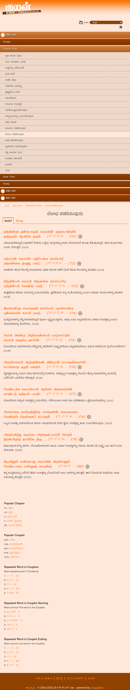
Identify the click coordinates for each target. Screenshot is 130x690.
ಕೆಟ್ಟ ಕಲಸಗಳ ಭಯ (11, 152)
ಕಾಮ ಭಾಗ (10, 198)
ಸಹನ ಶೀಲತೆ (8, 122)
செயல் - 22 (13, 665)
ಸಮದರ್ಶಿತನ (8, 98)
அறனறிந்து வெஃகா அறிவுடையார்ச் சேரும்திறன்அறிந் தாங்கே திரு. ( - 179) (41, 437)
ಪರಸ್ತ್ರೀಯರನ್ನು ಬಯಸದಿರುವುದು (17, 116)
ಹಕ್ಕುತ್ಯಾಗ (30, 687)
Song (19, 221)
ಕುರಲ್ (8, 221)
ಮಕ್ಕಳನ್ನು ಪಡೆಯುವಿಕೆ (12, 68)
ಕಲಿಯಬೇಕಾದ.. (17, 548)
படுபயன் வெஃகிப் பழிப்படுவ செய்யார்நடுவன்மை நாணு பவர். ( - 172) (39, 261)
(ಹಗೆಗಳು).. (15, 556)
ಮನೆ (38, 678)
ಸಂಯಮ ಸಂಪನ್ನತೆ (11, 104)
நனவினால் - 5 (14, 620)
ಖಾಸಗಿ (91, 678)
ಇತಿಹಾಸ (48, 678)
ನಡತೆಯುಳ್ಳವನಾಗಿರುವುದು (14, 110)
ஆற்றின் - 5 (13, 611)
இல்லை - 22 (13, 592)
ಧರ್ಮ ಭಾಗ (10, 35)
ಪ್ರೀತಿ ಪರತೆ (8, 74)
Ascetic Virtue (8, 177)
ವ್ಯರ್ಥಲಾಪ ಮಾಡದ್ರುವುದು (14, 146)
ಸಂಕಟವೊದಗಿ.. (17, 543)
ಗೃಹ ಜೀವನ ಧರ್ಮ (11, 56)
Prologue (5, 42)
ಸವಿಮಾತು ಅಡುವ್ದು (11, 86)
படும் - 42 (13, 575)
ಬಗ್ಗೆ (68, 678)
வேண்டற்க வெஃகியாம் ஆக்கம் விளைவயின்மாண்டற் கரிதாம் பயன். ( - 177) (40, 392)
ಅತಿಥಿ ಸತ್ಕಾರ (8, 80)
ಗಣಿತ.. (13, 539)
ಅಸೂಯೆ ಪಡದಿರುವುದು (13, 128)
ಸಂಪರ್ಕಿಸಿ (79, 678)
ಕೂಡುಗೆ (6, 164)
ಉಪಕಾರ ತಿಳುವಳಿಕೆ (11, 158)
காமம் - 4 (12, 624)
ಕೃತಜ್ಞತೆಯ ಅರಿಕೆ (10, 92)
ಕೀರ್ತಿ (5, 170)
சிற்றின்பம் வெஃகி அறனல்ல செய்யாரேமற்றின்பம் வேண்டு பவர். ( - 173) (41, 284)
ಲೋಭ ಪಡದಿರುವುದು (12, 134)
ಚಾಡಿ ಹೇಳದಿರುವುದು (12, 140)
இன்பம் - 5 (13, 616)
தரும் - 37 (13, 580)
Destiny (5, 184)
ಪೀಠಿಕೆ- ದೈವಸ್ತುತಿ (14, 520)
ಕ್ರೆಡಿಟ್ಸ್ (59, 678)
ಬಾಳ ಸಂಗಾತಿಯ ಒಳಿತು (13, 62)
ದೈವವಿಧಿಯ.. (15, 552)
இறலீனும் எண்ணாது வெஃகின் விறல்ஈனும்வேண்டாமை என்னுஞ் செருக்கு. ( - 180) (44, 464)
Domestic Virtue (9, 49)
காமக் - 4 (12, 629)
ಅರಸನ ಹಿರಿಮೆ (15, 525)
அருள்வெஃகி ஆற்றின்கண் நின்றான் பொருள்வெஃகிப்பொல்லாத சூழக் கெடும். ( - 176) (45, 365)
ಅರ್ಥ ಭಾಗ (10, 191)
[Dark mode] (120, 26)
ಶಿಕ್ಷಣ (10, 507)
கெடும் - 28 (13, 588)
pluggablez (97, 687)
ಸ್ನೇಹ (10, 512)
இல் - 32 (11, 584)
